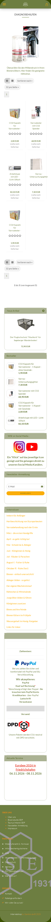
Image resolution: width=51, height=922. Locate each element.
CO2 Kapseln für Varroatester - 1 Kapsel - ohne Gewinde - (14, 228)
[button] (7, 81)
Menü (4, 4)
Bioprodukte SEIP (15, 820)
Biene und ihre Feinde (16, 609)
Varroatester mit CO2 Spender (36, 126)
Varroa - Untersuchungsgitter (39, 175)
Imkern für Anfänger (16, 515)
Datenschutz (10, 862)
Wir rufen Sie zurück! (14, 902)
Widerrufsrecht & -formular (17, 844)
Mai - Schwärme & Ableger (19, 545)
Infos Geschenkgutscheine (16, 848)
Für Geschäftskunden (14, 871)
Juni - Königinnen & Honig (18, 551)
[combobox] (25, 81)
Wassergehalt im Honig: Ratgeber (22, 621)
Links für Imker (14, 627)
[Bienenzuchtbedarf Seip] (25, 4)
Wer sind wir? (11, 876)
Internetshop (16, 914)
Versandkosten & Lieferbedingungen (20, 857)
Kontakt (8, 893)
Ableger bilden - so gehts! (18, 580)
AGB (7, 853)
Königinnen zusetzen (16, 603)
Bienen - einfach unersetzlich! (20, 574)
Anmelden (25, 493)
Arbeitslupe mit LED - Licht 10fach (14, 177)
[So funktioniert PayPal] (25, 663)
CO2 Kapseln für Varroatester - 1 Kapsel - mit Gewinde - (15, 126)
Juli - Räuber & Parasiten (18, 556)
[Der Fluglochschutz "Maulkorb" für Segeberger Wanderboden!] (25, 324)
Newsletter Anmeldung (17, 825)
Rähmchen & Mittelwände (19, 591)
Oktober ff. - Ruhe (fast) (17, 568)
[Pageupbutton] (43, 917)
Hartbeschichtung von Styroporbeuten (24, 521)
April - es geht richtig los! (18, 539)
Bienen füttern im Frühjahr (19, 615)
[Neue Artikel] (43, 310)
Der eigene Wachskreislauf (19, 586)
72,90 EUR (25, 346)
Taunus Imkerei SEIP (16, 822)
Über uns (12, 817)
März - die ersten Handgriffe (20, 533)
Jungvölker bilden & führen (19, 597)
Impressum (12, 828)
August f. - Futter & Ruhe (18, 562)
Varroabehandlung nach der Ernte (22, 527)
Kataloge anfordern (13, 898)
